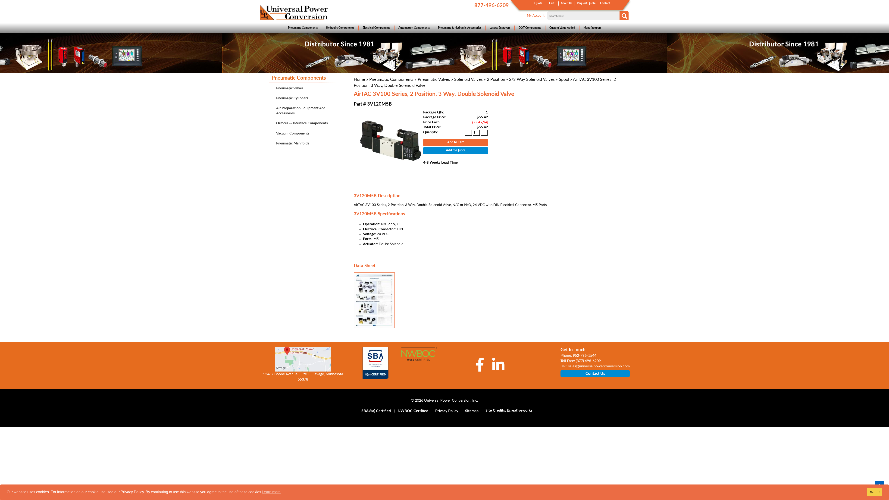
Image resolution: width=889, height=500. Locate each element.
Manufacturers (592, 27)
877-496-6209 (491, 5)
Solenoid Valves (468, 80)
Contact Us (595, 373)
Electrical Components (376, 27)
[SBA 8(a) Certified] (375, 363)
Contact (605, 3)
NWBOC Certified (413, 411)
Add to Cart (455, 142)
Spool (564, 80)
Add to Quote (455, 150)
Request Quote (586, 3)
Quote (538, 3)
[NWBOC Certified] (419, 357)
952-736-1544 (584, 355)
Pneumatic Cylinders (292, 98)
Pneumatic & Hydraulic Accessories (459, 27)
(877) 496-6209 (588, 361)
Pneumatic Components (303, 27)
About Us (566, 3)
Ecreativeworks (519, 410)
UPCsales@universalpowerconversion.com (595, 366)
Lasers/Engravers (500, 27)
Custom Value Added (562, 27)
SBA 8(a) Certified (376, 411)
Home (359, 80)
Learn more (271, 492)
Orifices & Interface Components (302, 123)
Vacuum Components (293, 133)
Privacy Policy (446, 411)
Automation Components (414, 27)
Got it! (875, 492)
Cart (551, 3)
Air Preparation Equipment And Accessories (301, 110)
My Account (536, 15)
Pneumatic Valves (434, 80)
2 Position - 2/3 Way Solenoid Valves (521, 80)
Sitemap (472, 411)
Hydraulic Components (340, 27)
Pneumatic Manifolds (292, 143)
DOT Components (530, 27)
